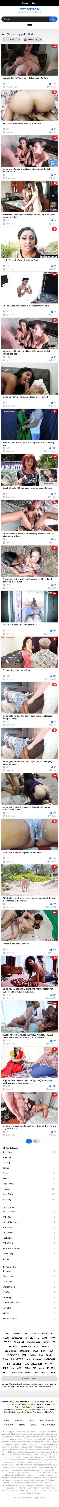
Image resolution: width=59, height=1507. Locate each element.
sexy (5, 1372)
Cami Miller (29, 1281)
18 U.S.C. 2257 (48, 1425)
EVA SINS (29, 1308)
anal (44, 1338)
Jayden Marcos (29, 1318)
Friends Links (22, 1404)
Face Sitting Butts (29, 1222)
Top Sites (10, 1207)
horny (46, 1342)
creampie (17, 1333)
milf (5, 1368)
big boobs (10, 1351)
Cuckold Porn (9, 1404)
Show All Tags (29, 1379)
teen (6, 1338)
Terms (22, 1425)
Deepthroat (29, 1152)
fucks (53, 1338)
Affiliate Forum (49, 1412)
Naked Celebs (36, 1404)
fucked (35, 1333)
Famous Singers (22, 1410)
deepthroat (40, 1351)
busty (49, 1355)
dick (26, 1333)
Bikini (29, 1178)
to (54, 1342)
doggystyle (40, 1373)
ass (19, 1368)
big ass (45, 1347)
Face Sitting (29, 1184)
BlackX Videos (29, 1211)
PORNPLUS (29, 1243)
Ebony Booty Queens (12, 1412)
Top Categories (12, 1148)
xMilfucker (29, 1238)
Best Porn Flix (26, 1498)
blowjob (17, 1338)
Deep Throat (29, 1194)
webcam (49, 1364)
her (8, 1363)
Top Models (11, 1267)
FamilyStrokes (38, 1407)
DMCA (34, 1425)
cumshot (19, 1342)
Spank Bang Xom (41, 1402)
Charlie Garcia (29, 1287)
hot (36, 1346)
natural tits (12, 1355)
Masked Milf (29, 1233)
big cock (47, 1333)
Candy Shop (29, 1254)
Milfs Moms (36, 1410)
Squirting (29, 1199)
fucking (13, 1347)
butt (41, 1368)
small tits (16, 1373)
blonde (17, 1364)
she (8, 1333)
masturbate (33, 1342)
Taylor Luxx (29, 1276)
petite (7, 1342)
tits (27, 1368)
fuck (5, 1359)
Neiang (29, 1259)
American (29, 1157)
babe (28, 1372)
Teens (29, 1173)
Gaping (29, 1168)
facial (33, 1355)
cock (52, 1372)
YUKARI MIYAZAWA (29, 1303)
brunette (17, 1359)
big (34, 1368)
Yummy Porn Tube (22, 1407)
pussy (51, 1368)
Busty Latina (49, 1410)
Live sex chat (8, 1410)
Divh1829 (29, 1217)
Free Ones (37, 1412)
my (12, 1368)
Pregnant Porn (6, 1402)
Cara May (29, 1297)
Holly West (29, 1292)
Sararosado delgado (29, 1248)
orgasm (37, 1359)
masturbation (33, 1364)
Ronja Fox (29, 1271)
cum (28, 1359)
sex (51, 1351)
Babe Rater (26, 1412)
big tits (34, 1338)
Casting (29, 1163)
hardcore (49, 1359)
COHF (53, 1402)
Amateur (29, 1189)
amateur (24, 1351)
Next (36, 1141)
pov (41, 1355)
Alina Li (29, 1313)
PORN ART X (29, 1227)
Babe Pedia (48, 1404)
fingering (25, 1346)
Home (6, 1420)
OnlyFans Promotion (23, 1402)
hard (24, 1355)
